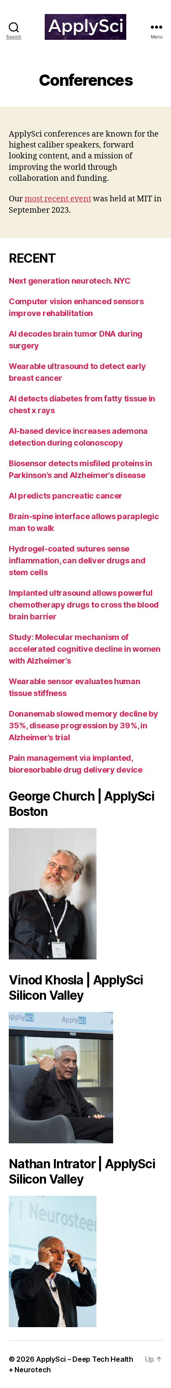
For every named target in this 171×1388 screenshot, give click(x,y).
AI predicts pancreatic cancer (65, 495)
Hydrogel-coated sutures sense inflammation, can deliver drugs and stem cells (77, 560)
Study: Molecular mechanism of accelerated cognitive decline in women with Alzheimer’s (84, 649)
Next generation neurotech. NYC (70, 280)
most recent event (58, 199)
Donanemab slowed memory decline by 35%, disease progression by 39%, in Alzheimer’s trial (83, 725)
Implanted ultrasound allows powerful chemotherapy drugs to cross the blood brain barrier (84, 604)
